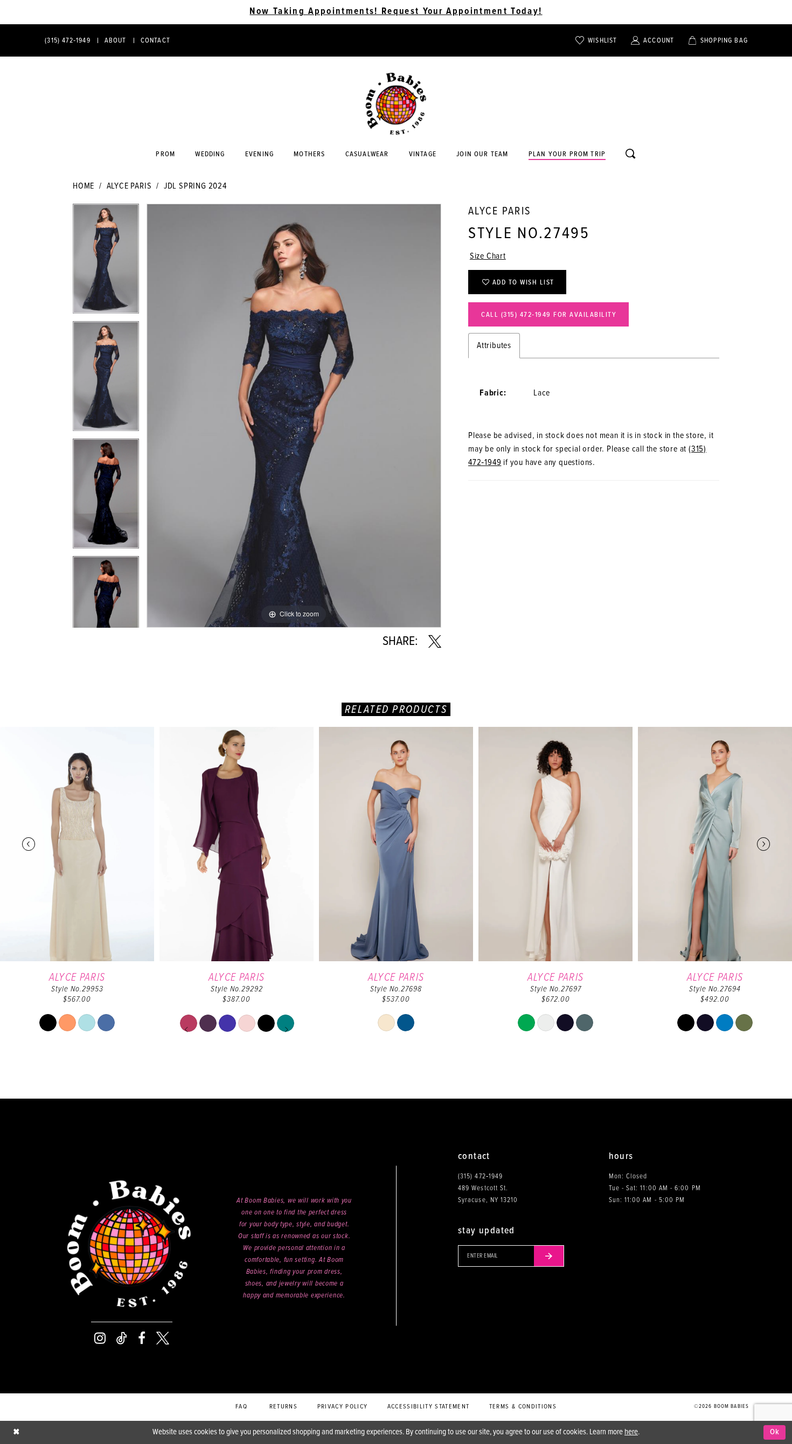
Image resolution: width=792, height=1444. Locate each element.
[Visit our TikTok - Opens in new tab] (121, 1338)
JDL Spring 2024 (195, 186)
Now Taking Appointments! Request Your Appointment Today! (395, 12)
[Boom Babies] (396, 104)
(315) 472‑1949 (480, 1176)
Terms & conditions (523, 1407)
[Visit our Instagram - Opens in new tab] (100, 1338)
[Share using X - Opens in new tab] (434, 641)
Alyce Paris (129, 186)
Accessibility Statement (428, 1407)
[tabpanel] (106, 262)
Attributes (494, 345)
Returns (283, 1407)
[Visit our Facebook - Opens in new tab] (141, 1338)
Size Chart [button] (488, 256)
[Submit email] (549, 1256)
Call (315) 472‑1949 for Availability (548, 315)
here (631, 1432)
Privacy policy (342, 1407)
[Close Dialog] (16, 1432)
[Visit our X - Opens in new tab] (162, 1338)
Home (83, 186)
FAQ (241, 1407)
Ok (775, 1432)
